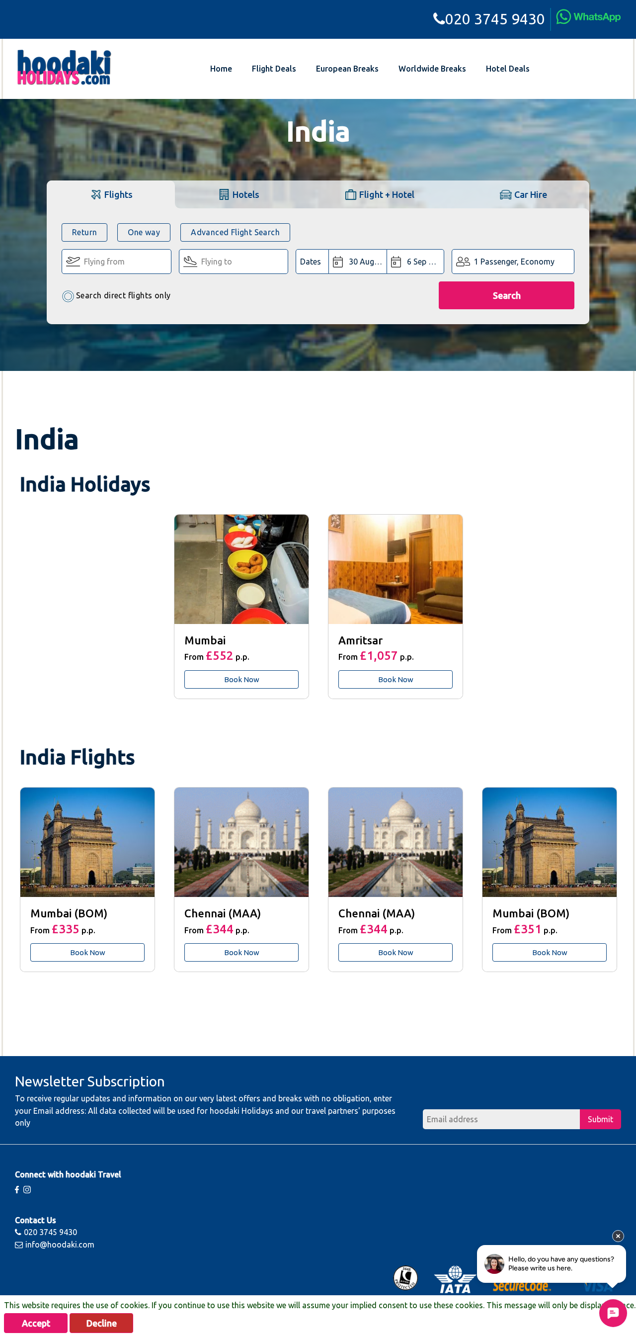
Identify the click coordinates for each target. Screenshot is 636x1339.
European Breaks (347, 68)
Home (221, 68)
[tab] (111, 194)
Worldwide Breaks (432, 68)
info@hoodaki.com (59, 1244)
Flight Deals (274, 68)
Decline (101, 1323)
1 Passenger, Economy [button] (514, 261)
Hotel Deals (508, 68)
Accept (36, 1323)
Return (84, 232)
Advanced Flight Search (235, 232)
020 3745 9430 (495, 18)
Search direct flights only (123, 295)
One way (144, 232)
